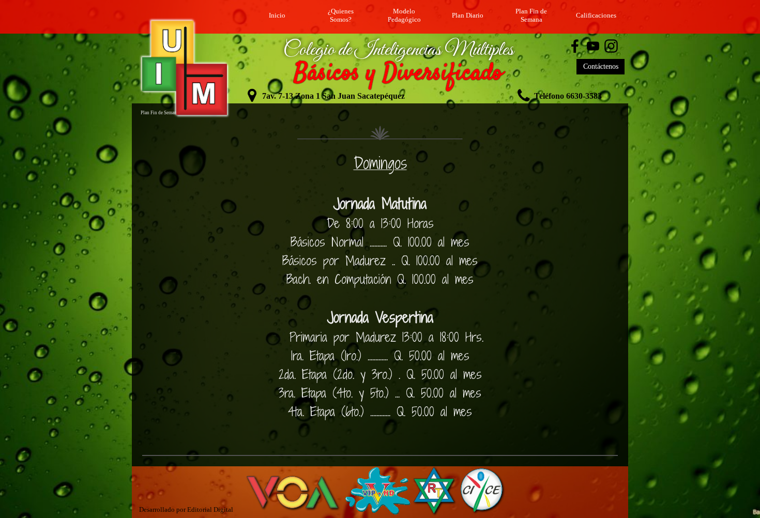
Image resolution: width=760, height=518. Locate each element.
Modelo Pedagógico (404, 15)
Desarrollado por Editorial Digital (186, 509)
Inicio (277, 15)
